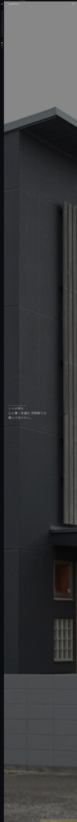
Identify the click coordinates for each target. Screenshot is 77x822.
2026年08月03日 (44, 821)
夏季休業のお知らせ (54, 821)
